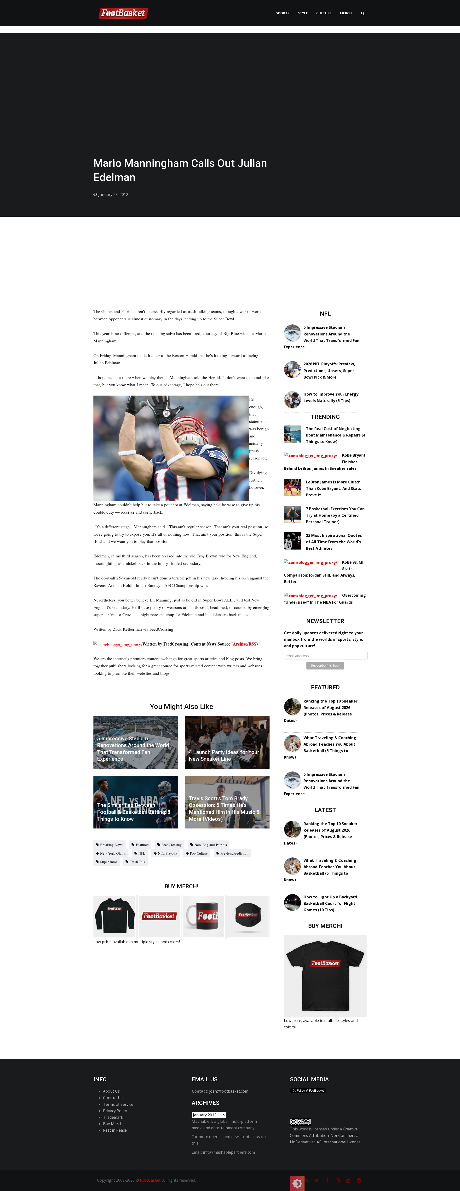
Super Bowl (108, 861)
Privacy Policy (115, 1110)
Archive (240, 644)
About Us (111, 1091)
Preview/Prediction (234, 853)
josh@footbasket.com (228, 1091)
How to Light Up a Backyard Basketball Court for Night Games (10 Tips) (330, 903)
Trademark (113, 1117)
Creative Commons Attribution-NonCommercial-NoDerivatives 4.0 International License (325, 1135)
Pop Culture (199, 853)
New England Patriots (211, 844)
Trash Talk (137, 861)
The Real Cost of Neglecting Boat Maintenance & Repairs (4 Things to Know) (335, 435)
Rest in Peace (115, 1130)
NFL (141, 853)
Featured (142, 844)
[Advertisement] (230, 252)
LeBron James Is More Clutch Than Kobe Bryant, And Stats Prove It (333, 488)
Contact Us (113, 1097)
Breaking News (111, 844)
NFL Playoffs (167, 853)
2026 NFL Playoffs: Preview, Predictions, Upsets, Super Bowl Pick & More (329, 370)
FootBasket (150, 1180)
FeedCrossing (171, 844)
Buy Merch (112, 1123)
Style (303, 13)
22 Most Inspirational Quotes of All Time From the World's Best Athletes (334, 542)
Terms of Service (118, 1104)
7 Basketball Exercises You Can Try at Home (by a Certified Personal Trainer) (335, 515)
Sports (282, 13)
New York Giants (113, 853)
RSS (252, 644)
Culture (324, 13)
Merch (346, 13)
